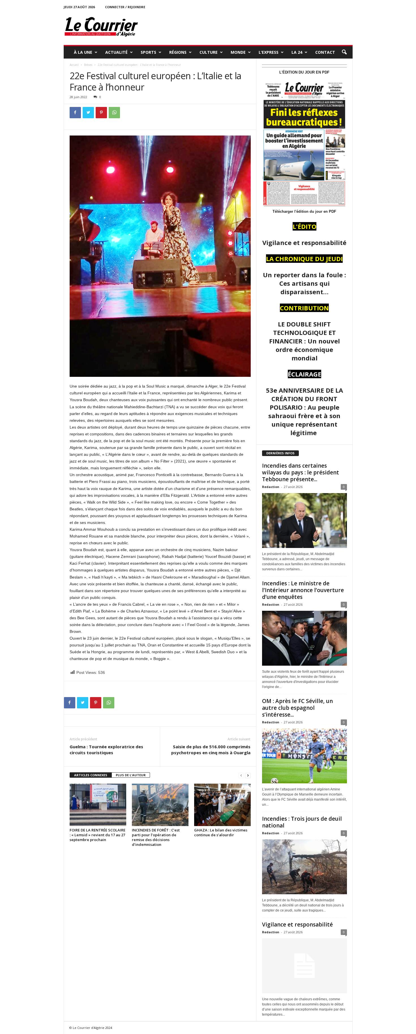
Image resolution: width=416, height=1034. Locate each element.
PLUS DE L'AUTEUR (131, 775)
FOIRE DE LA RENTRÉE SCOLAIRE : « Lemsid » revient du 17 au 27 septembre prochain (97, 834)
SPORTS (148, 52)
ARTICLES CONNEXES (90, 775)
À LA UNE (83, 52)
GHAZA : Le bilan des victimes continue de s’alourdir (220, 832)
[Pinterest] (101, 112)
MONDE (238, 52)
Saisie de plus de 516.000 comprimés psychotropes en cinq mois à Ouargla (210, 749)
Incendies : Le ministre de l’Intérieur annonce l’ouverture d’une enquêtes (303, 590)
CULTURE (209, 52)
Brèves (88, 65)
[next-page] (248, 775)
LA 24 (296, 52)
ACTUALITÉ (116, 52)
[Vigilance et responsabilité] (304, 965)
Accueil (74, 65)
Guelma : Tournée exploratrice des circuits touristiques (107, 749)
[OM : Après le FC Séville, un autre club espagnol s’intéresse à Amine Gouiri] (304, 755)
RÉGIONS (177, 52)
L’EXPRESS (268, 52)
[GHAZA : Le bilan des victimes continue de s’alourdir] (222, 805)
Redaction (270, 487)
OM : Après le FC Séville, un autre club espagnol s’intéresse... (297, 707)
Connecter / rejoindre (125, 7)
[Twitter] (88, 112)
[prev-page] (241, 775)
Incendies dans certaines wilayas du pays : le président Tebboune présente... (300, 472)
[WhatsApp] (114, 112)
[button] (344, 52)
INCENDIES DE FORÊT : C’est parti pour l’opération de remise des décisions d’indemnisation (156, 837)
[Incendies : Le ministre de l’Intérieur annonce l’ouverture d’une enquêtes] (304, 638)
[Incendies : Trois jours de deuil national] (304, 866)
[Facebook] (75, 112)
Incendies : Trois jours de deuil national (302, 822)
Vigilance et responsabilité (297, 924)
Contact (325, 52)
